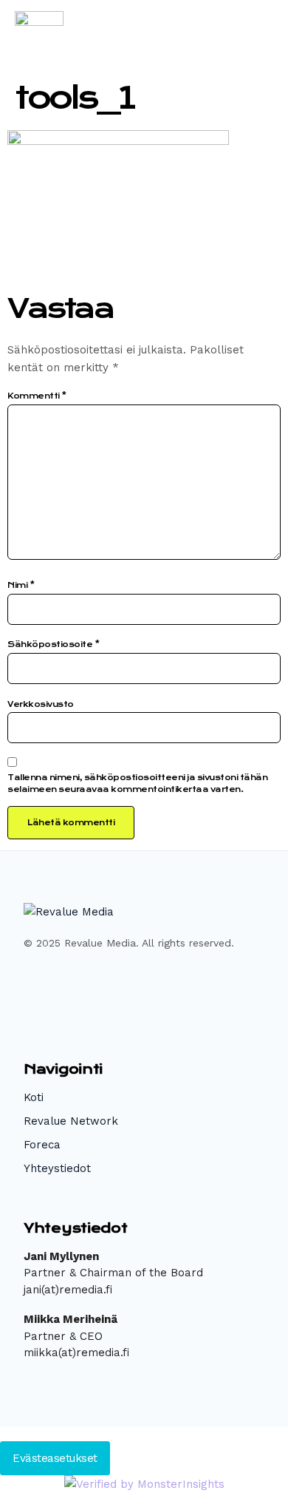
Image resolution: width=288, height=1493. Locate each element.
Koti (34, 1097)
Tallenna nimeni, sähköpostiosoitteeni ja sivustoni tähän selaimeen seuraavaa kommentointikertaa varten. (137, 783)
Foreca (42, 1144)
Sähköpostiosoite (53, 644)
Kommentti (36, 396)
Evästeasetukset (55, 1458)
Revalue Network (71, 1121)
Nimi (20, 585)
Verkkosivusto (40, 704)
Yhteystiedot (57, 1168)
